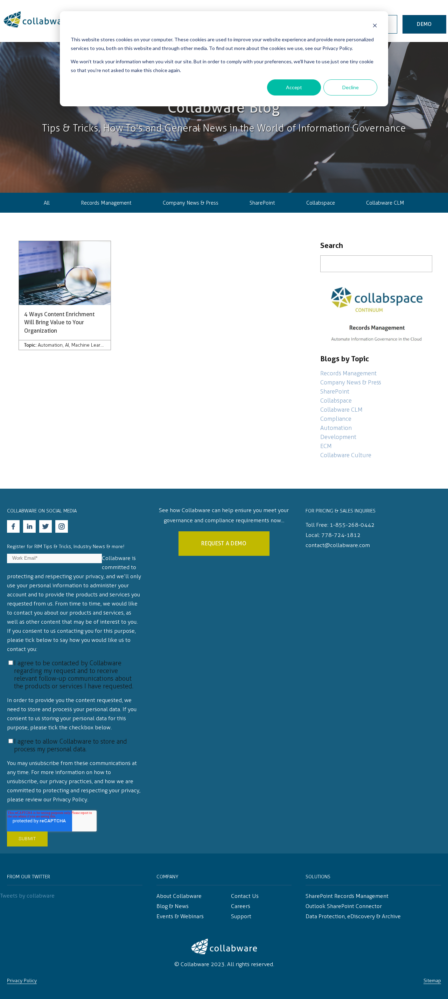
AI (67, 345)
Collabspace (320, 203)
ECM (326, 445)
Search (331, 245)
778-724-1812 (340, 535)
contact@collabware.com (338, 545)
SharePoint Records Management (347, 896)
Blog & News (172, 906)
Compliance (335, 418)
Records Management (106, 203)
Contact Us (245, 896)
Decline (350, 87)
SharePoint (262, 203)
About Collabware (179, 896)
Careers (240, 906)
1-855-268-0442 (352, 525)
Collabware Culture (345, 455)
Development (338, 436)
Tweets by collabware (27, 895)
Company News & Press (190, 203)
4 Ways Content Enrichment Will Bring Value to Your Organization (59, 322)
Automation (50, 345)
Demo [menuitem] (424, 24)
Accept (294, 87)
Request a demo (223, 543)
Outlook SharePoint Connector (344, 906)
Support (241, 916)
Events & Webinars (180, 916)
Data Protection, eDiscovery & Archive (353, 916)
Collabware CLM (385, 203)
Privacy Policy (22, 981)
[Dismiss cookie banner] (374, 26)
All (47, 203)
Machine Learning (90, 345)
